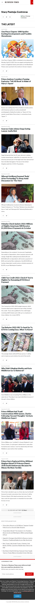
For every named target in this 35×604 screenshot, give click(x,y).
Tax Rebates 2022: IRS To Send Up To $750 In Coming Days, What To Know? (17, 328)
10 (22, 510)
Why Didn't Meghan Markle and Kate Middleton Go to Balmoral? (16, 369)
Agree (17, 596)
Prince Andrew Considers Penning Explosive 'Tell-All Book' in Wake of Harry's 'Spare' (16, 81)
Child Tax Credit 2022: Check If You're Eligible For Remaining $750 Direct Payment (17, 280)
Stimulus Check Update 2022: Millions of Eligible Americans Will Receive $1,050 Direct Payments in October (17, 226)
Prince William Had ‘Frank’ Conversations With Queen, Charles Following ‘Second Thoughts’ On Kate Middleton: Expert (17, 414)
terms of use (17, 592)
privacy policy (27, 591)
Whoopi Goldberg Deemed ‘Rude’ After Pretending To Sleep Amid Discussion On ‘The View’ (15, 178)
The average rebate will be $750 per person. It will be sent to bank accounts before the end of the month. (16, 355)
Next (25, 510)
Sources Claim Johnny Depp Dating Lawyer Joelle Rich (15, 130)
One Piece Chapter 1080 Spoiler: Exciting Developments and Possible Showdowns (16, 34)
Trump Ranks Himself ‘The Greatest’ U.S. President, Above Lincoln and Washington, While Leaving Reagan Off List (18, 533)
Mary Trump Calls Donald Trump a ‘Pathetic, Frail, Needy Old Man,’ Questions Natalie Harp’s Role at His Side (17, 545)
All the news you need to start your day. (12, 569)
